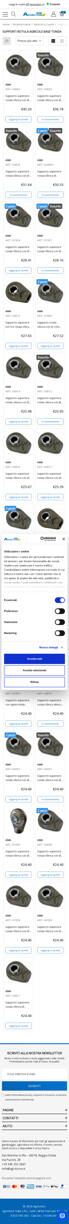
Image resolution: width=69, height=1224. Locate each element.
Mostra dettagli (48, 647)
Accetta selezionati (34, 670)
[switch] (60, 611)
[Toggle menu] (5, 14)
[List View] (62, 40)
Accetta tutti (34, 658)
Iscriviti (34, 1086)
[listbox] (30, 40)
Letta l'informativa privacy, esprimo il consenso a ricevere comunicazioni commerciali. (36, 1097)
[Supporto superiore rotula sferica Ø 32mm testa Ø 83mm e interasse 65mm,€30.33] (50, 141)
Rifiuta (34, 681)
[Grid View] (53, 40)
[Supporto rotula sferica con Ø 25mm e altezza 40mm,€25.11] (18, 519)
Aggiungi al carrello (18, 119)
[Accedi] (53, 14)
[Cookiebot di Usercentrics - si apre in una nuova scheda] (42, 539)
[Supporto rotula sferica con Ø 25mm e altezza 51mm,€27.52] (50, 292)
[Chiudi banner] (63, 539)
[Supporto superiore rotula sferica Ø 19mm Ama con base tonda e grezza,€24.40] (18, 972)
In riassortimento (50, 119)
